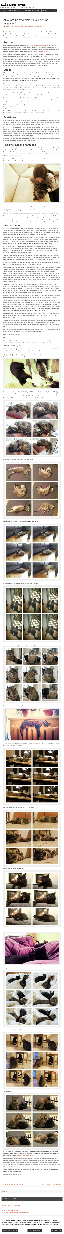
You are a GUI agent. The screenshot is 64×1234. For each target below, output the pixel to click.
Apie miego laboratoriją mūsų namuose (13, 1184)
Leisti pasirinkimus (34, 1230)
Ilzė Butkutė (9, 26)
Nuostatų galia (29, 26)
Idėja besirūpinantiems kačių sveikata (51, 1184)
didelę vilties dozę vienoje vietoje (45, 342)
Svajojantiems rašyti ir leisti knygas (10, 1203)
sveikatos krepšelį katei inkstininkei (25, 1155)
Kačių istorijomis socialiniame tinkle (35, 45)
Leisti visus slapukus (10, 1230)
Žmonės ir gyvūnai (39, 26)
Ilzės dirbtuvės (13, 4)
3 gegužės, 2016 (18, 26)
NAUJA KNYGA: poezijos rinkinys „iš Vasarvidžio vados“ (15, 1212)
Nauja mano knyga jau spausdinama (10, 1207)
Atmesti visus (57, 1230)
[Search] (60, 1192)
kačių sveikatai (43, 51)
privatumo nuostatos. (52, 1224)
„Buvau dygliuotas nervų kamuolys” (10, 1210)
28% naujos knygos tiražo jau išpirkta (11, 1205)
